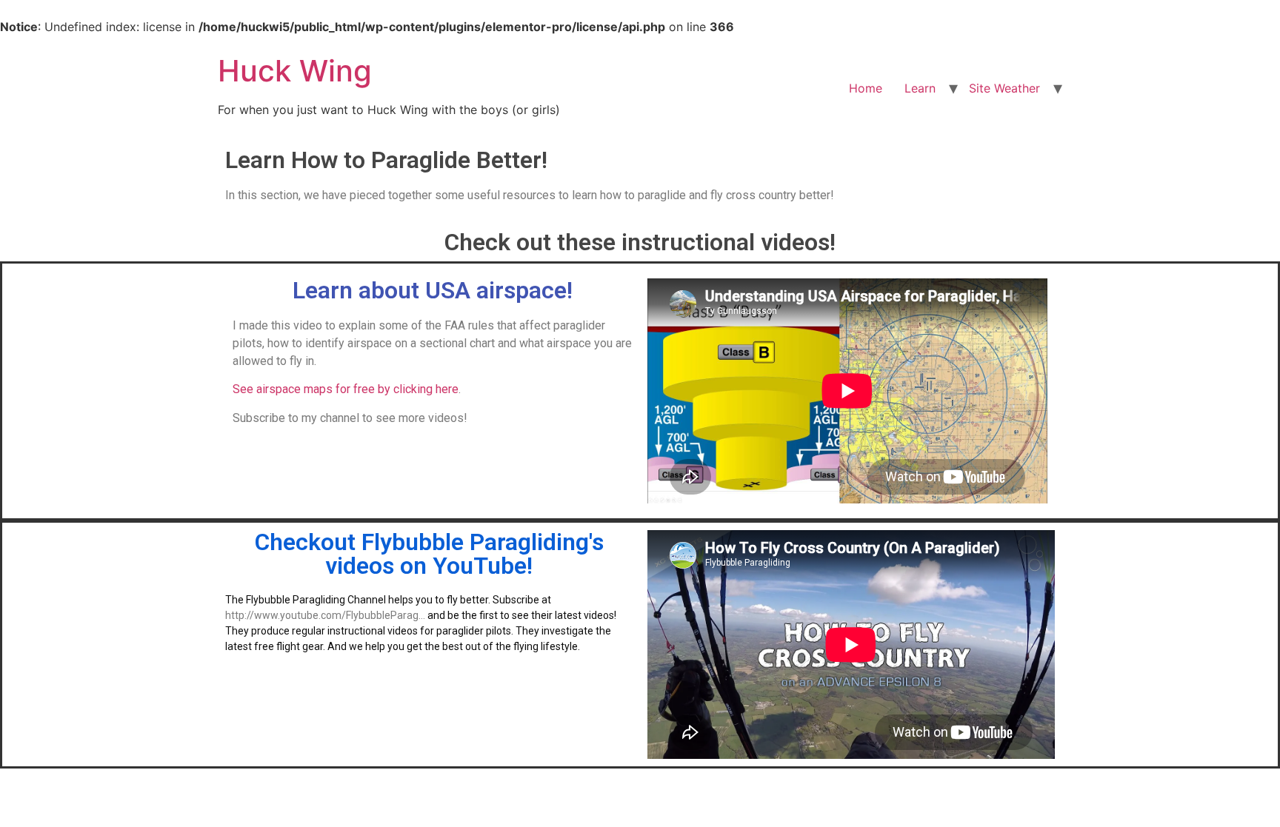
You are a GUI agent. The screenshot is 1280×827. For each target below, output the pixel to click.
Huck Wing (295, 71)
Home (865, 88)
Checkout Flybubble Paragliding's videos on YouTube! (429, 554)
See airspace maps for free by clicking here (346, 389)
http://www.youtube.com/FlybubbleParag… (325, 615)
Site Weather (1004, 88)
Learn (920, 88)
